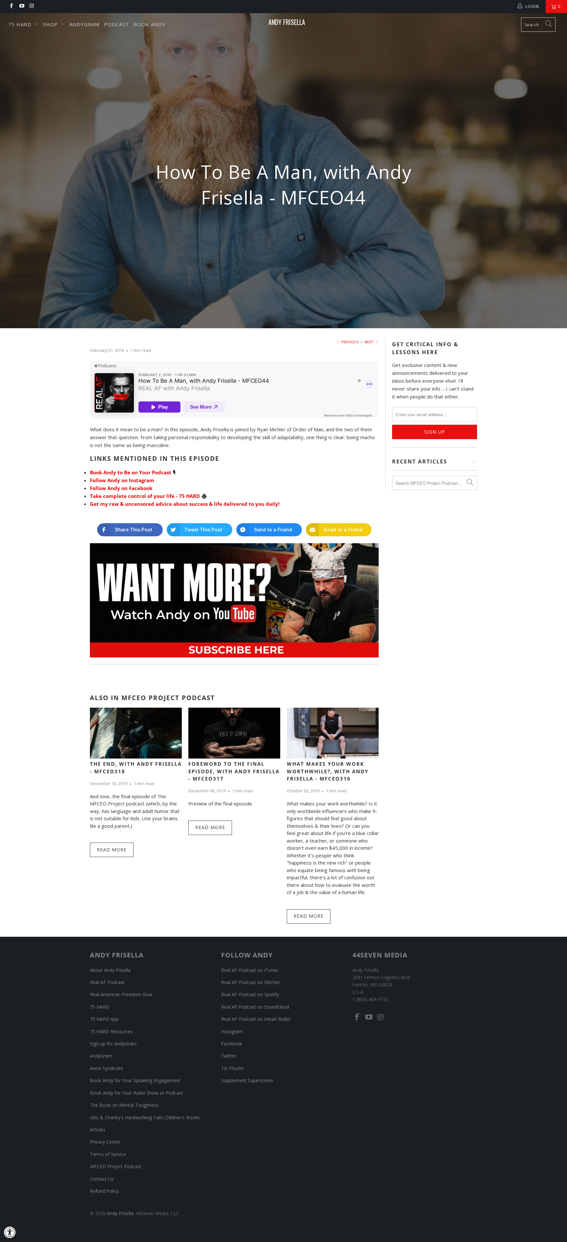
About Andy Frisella (110, 970)
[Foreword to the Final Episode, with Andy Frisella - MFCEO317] (234, 733)
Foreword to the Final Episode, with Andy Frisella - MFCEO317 (234, 771)
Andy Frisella (286, 22)
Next (369, 341)
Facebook (231, 1043)
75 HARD (99, 1007)
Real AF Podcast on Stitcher (250, 982)
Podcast (116, 24)
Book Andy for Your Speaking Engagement (135, 1080)
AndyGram (84, 24)
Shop (51, 24)
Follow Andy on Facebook (121, 488)
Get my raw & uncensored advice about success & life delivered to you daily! (185, 504)
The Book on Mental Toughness (124, 1105)
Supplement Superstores (247, 1080)
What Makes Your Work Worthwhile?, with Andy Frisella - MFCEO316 (327, 771)
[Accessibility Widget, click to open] (9, 1232)
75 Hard (20, 24)
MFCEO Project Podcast (115, 1166)
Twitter (228, 1056)
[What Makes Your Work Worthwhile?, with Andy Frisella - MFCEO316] (333, 733)
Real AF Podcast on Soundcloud (255, 1007)
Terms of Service (108, 1154)
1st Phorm (232, 1068)
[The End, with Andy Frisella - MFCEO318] (136, 733)
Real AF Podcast (107, 982)
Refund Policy (104, 1191)
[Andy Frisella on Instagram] (31, 6)
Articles (97, 1129)
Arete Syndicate (106, 1068)
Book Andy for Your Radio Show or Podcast (136, 1093)
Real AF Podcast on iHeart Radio (255, 1019)
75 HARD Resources (111, 1031)
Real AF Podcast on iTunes (249, 970)
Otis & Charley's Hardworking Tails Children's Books (145, 1117)
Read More (112, 849)
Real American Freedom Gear (121, 994)
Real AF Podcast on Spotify (250, 994)
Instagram (232, 1031)
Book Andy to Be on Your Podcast (130, 472)
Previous (349, 341)
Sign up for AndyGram (113, 1043)
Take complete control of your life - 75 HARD (145, 496)
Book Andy (149, 24)
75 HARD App (104, 1019)
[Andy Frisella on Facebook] (11, 6)
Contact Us (102, 1179)
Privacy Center (105, 1142)
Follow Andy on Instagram (122, 480)
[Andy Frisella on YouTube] (21, 6)
